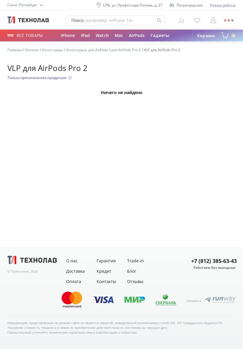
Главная (15, 49)
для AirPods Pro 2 (126, 49)
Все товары (30, 35)
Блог (131, 271)
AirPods (137, 35)
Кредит (104, 271)
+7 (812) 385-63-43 (213, 261)
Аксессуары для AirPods (87, 49)
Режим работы (223, 5)
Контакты (106, 281)
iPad (85, 35)
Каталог (32, 49)
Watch (102, 35)
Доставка (75, 271)
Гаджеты (160, 35)
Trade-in (135, 261)
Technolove (20, 271)
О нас (72, 261)
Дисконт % (102, 40)
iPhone (68, 35)
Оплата (73, 281)
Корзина (215, 35)
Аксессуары (73, 40)
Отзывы (135, 281)
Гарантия (106, 261)
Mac (119, 35)
